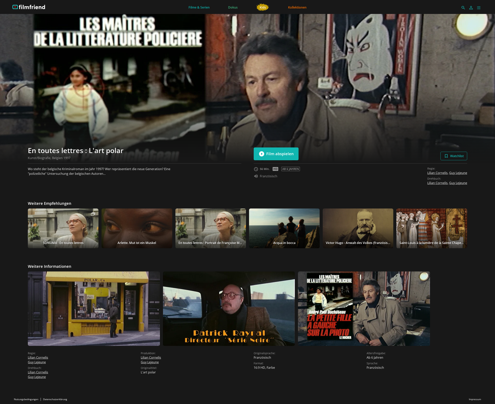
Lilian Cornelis (437, 173)
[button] (479, 8)
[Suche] (463, 8)
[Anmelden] (471, 8)
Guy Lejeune (458, 173)
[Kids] (263, 7)
